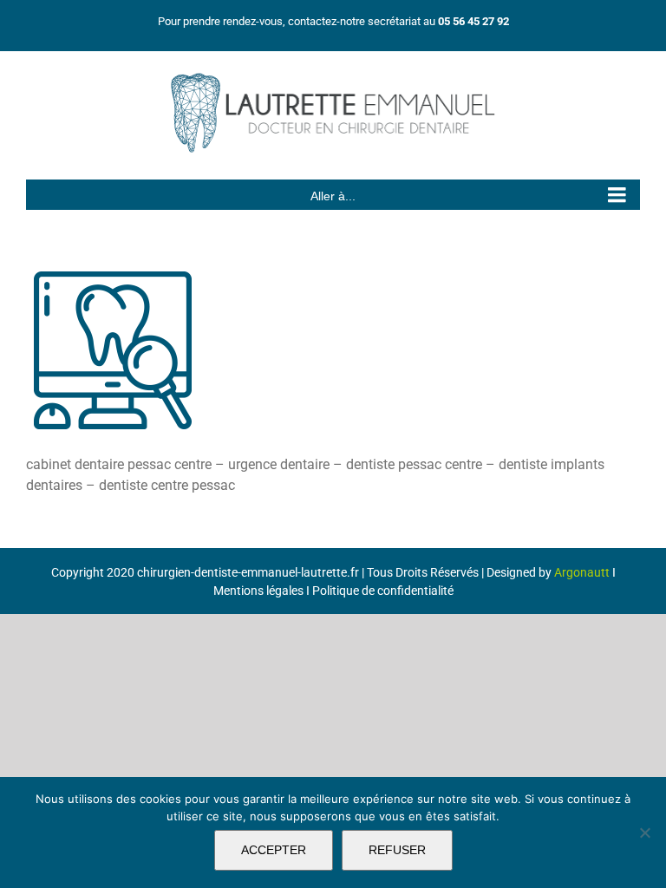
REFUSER (397, 850)
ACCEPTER (273, 850)
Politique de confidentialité (383, 590)
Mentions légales (258, 590)
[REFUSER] (644, 832)
